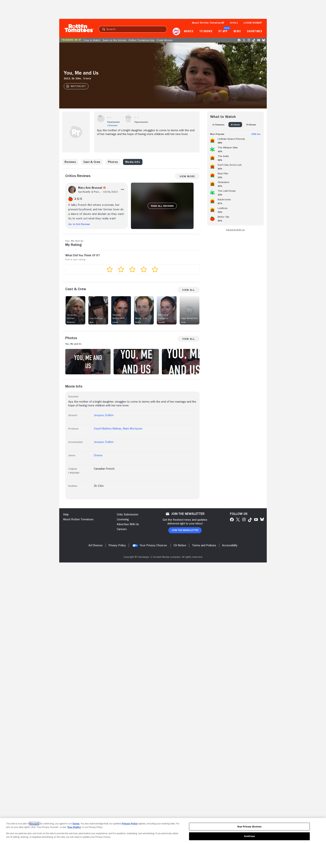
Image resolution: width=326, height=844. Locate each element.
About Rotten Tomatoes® (208, 22)
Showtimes (254, 31)
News (237, 31)
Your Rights (74, 827)
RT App (222, 31)
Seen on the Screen (115, 40)
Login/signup (253, 22)
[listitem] (235, 140)
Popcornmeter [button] (141, 122)
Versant (34, 823)
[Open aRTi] (176, 31)
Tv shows (205, 31)
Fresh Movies (164, 40)
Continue (249, 836)
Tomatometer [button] (113, 122)
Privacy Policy (130, 823)
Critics (234, 22)
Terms (75, 823)
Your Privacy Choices (153, 545)
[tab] (218, 124)
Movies (188, 31)
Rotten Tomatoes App (142, 40)
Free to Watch (92, 40)
